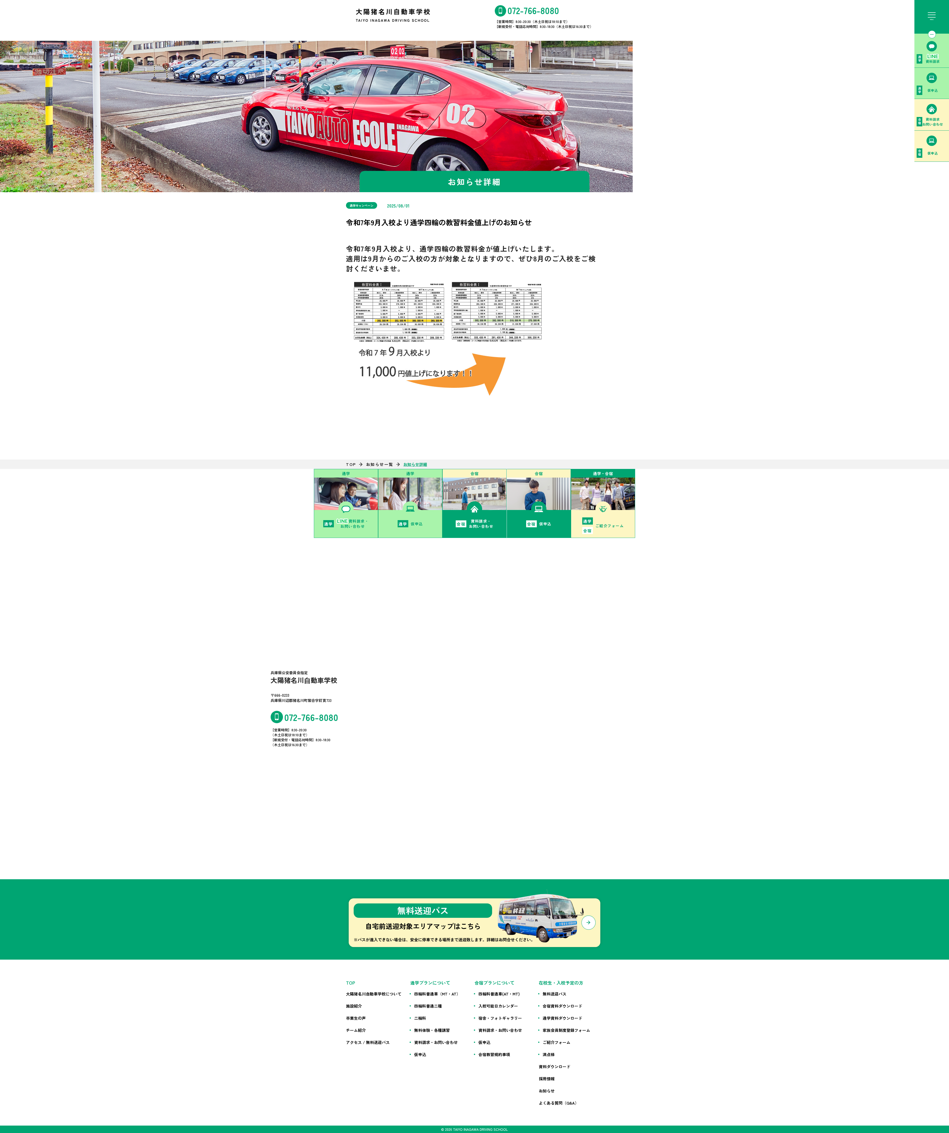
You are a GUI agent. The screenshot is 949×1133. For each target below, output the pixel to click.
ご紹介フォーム (556, 1042)
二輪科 (420, 1018)
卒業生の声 (356, 1018)
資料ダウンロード (554, 1066)
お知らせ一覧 (379, 464)
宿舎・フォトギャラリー (500, 1018)
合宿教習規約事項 (494, 1054)
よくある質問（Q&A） (559, 1103)
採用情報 (547, 1079)
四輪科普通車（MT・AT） (437, 994)
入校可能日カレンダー (498, 1006)
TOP (351, 464)
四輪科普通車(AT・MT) (499, 994)
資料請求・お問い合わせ (436, 1042)
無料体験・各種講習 (432, 1030)
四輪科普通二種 (428, 1006)
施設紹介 (354, 1006)
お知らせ (547, 1091)
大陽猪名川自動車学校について (373, 994)
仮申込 (420, 1054)
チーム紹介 (356, 1030)
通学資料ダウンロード (562, 1018)
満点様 (549, 1054)
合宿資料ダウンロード (562, 1006)
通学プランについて (430, 982)
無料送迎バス (554, 994)
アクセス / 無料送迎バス (368, 1042)
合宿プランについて (494, 982)
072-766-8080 (533, 10)
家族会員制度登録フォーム (566, 1030)
